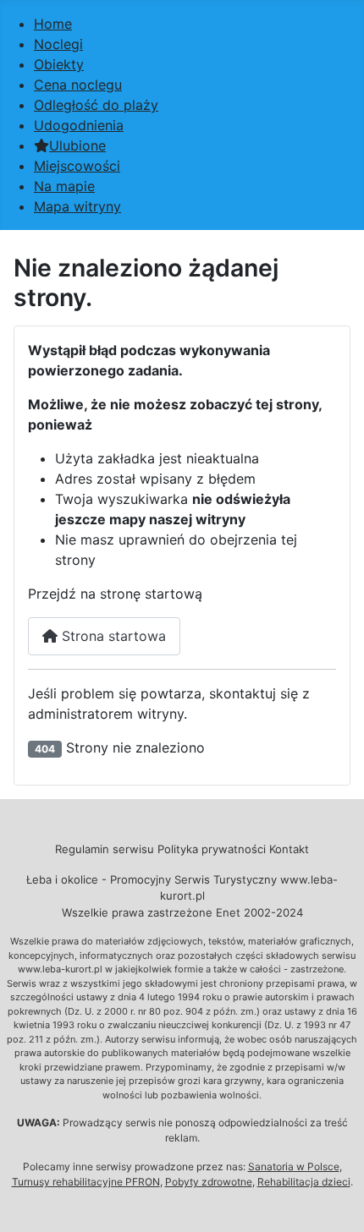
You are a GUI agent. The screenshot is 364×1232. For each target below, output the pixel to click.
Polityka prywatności (211, 849)
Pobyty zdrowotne (208, 1181)
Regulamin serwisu (104, 849)
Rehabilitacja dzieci (303, 1181)
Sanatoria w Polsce (293, 1166)
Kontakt (289, 849)
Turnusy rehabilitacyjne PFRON (86, 1181)
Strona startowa (112, 635)
